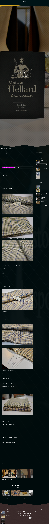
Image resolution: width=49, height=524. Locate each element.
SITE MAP (35, 514)
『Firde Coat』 (24, 511)
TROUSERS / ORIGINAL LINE (26, 513)
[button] (47, 1)
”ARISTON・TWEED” (15, 498)
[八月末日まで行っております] (6, 493)
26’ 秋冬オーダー (24, 498)
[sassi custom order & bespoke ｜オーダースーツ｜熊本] (24, 1)
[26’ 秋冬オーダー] (24, 493)
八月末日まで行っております (6, 498)
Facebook (35, 511)
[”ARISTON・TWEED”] (15, 493)
